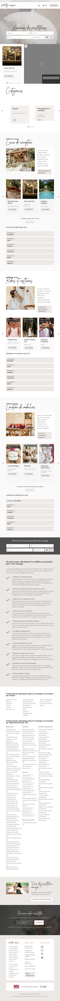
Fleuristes (17, 48)
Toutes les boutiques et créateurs (43, 309)
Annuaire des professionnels (29, 947)
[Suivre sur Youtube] (42, 957)
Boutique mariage (30, 959)
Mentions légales (16, 996)
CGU (35, 996)
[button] (2, 111)
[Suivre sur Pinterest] (42, 954)
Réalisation (45, 996)
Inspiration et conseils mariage (29, 951)
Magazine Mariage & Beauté (30, 955)
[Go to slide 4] (31, 126)
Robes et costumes (12, 319)
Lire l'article (30, 222)
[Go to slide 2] (28, 126)
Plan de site (39, 996)
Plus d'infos (8, 76)
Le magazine (54, 5)
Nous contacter (30, 974)
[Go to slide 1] (27, 126)
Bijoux (25, 321)
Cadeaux (42, 321)
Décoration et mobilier (30, 445)
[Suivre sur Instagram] (43, 5)
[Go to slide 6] (34, 126)
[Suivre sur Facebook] (46, 5)
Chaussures (10, 321)
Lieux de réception (15, 181)
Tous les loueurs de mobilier (42, 435)
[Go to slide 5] (32, 126)
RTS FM (43, 986)
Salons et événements (28, 962)
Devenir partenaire (30, 966)
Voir (14, 120)
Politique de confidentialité (27, 996)
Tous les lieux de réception (44, 172)
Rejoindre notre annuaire (41, 899)
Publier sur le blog (30, 969)
